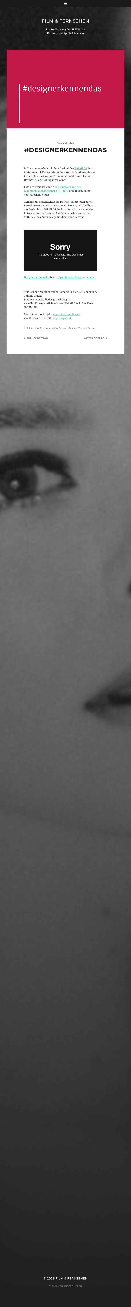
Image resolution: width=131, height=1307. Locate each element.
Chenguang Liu (49, 328)
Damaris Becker (68, 328)
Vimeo (91, 277)
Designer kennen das (37, 277)
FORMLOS (80, 168)
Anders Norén (73, 1286)
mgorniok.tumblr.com (66, 314)
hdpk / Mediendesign (69, 277)
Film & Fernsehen (65, 21)
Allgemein (33, 328)
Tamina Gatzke (87, 328)
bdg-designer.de (62, 318)
